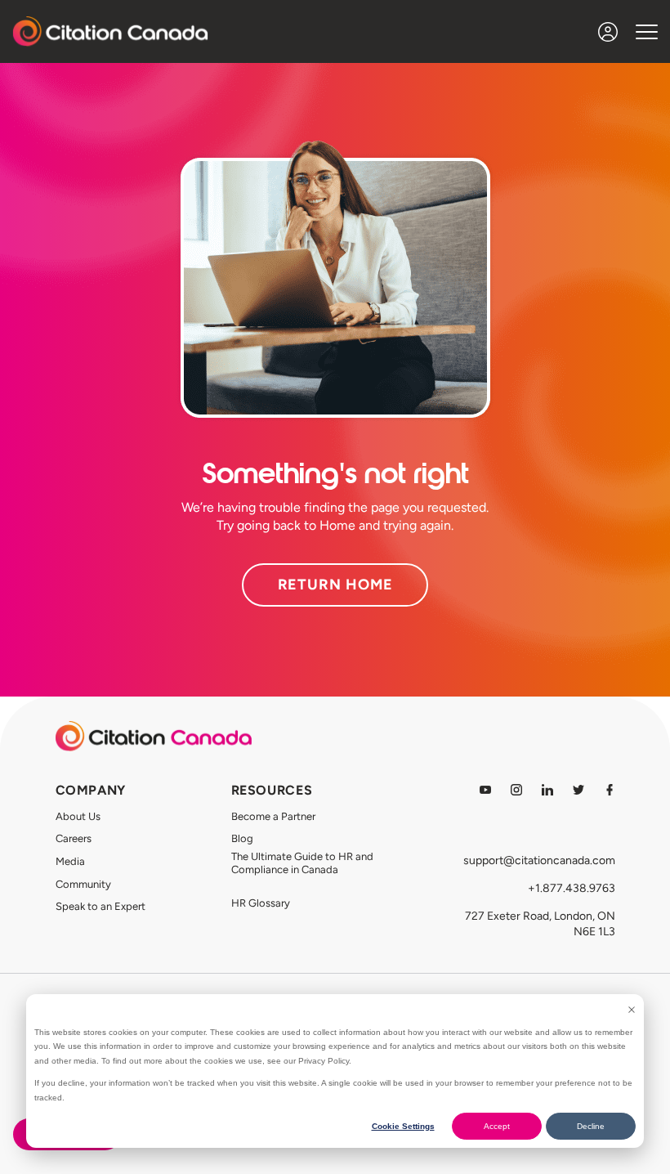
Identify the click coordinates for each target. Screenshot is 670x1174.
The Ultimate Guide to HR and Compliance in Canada (302, 863)
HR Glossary (260, 903)
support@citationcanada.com (539, 860)
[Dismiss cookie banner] (632, 1009)
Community (83, 884)
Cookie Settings (403, 1126)
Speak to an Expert (100, 906)
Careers (74, 838)
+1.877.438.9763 (571, 888)
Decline (591, 1126)
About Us (78, 816)
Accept (497, 1126)
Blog (242, 838)
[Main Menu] (647, 31)
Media (70, 861)
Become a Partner (273, 816)
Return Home (335, 585)
